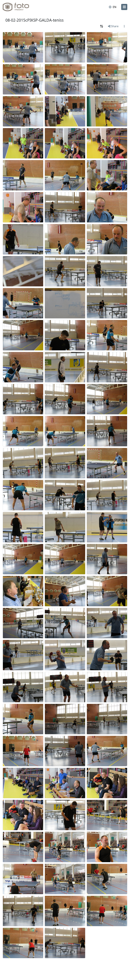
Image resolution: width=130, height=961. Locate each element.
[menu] (124, 7)
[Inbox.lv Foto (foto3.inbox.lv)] (17, 7)
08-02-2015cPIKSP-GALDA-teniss (34, 20)
